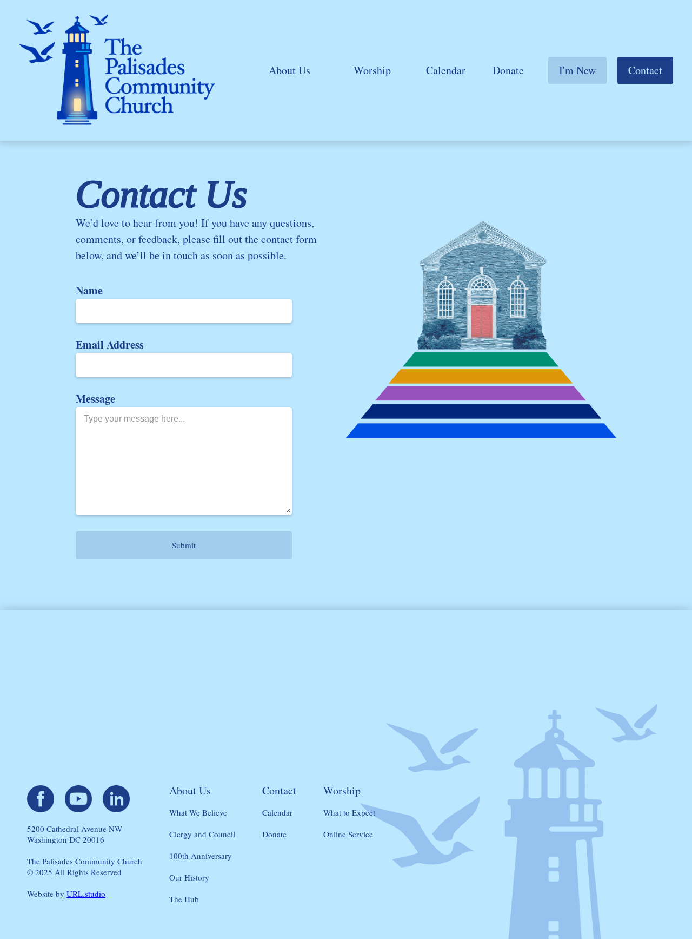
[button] (289, 70)
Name (89, 290)
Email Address (110, 344)
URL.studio (85, 893)
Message (95, 398)
